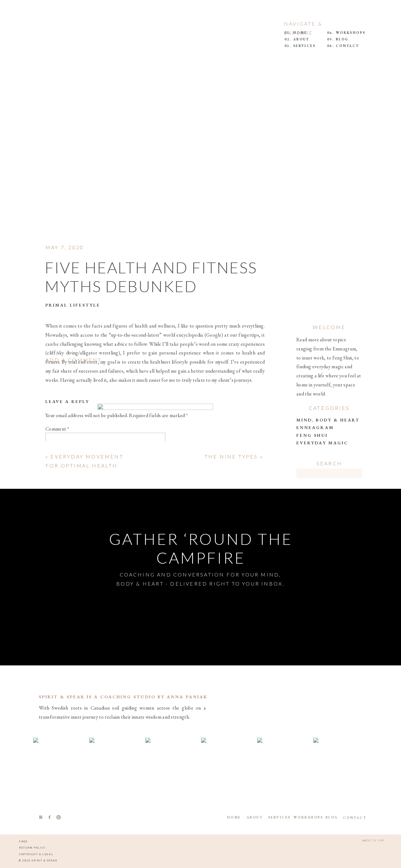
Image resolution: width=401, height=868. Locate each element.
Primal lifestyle (72, 305)
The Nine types (231, 456)
